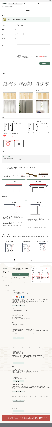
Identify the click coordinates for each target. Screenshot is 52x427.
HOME (2, 6)
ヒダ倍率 (3, 25)
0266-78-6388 (19, 269)
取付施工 (15, 277)
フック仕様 (3, 38)
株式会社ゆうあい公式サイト (6, 271)
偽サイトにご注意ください (5, 285)
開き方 (3, 29)
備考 (2, 45)
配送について (12, 282)
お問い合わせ (20, 274)
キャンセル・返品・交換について (25, 282)
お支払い (3, 282)
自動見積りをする (44, 63)
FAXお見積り (25, 277)
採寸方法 (6, 277)
